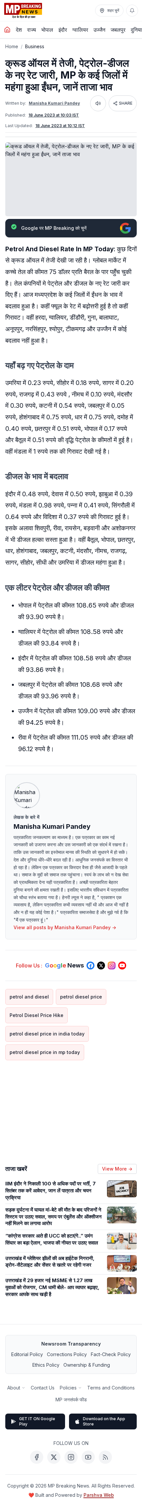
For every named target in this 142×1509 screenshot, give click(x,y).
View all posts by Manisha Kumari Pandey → (65, 927)
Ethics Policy (45, 1365)
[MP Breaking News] (23, 10)
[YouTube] (88, 1457)
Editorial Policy (27, 1354)
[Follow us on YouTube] (122, 965)
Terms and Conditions (111, 1387)
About (13, 1387)
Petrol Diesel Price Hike (36, 1015)
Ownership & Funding (86, 1365)
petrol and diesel (29, 997)
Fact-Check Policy (111, 1354)
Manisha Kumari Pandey (54, 103)
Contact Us (42, 1387)
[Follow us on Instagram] (112, 965)
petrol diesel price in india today (47, 1033)
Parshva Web (99, 1495)
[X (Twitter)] (53, 1457)
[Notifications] (132, 11)
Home (11, 46)
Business (34, 46)
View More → (117, 1169)
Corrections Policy (67, 1354)
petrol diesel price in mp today (45, 1052)
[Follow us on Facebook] (90, 965)
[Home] (7, 29)
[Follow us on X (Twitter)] (101, 965)
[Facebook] (36, 1457)
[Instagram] (71, 1457)
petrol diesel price (81, 997)
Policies (68, 1387)
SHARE (125, 103)
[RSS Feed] (105, 1457)
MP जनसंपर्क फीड (71, 1399)
